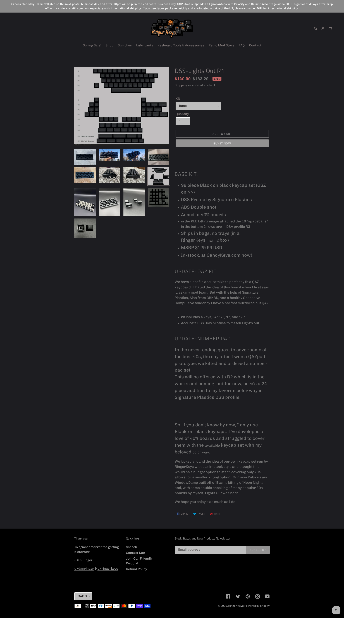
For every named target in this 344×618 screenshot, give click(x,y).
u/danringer (84, 569)
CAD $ (82, 596)
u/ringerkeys (107, 569)
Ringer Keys (236, 605)
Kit (178, 99)
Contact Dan (135, 553)
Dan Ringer (84, 560)
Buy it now (222, 143)
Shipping (181, 85)
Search (131, 547)
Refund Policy (136, 569)
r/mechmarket (90, 547)
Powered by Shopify (257, 605)
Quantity (182, 114)
